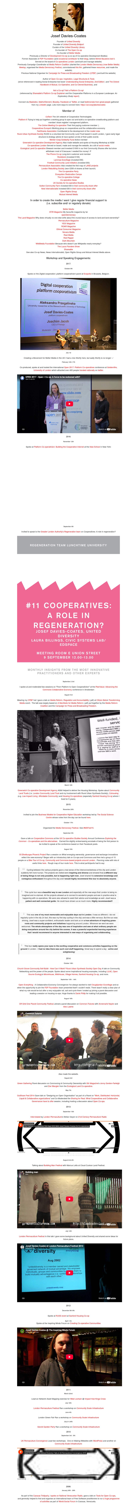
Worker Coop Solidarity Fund (62, 139)
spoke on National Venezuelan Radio (67, 1495)
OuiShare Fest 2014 (25, 1095)
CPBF (30, 700)
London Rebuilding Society (52, 168)
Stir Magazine (92, 1083)
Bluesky (56, 101)
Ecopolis (87, 273)
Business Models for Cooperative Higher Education (60, 814)
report (76, 96)
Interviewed (35, 1116)
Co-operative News (68, 179)
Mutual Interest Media (68, 194)
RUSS (58, 1315)
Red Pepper (68, 237)
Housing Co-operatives (72, 796)
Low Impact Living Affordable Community (40, 796)
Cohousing (113, 793)
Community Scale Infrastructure (90, 1408)
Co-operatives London (64, 61)
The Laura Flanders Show (68, 246)
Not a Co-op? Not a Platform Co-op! (68, 90)
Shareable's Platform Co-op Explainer (49, 93)
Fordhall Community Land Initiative (62, 162)
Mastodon (33, 101)
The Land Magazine (26, 217)
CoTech (49, 116)
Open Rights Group (68, 191)
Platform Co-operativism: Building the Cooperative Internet (59, 446)
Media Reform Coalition (59, 64)
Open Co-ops (99, 1101)
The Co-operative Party (68, 171)
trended (83, 370)
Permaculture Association (50, 165)
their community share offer (86, 185)
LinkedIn (42, 104)
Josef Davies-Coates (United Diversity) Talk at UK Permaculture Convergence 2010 (72, 1480)
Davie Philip (80, 993)
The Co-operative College (69, 177)
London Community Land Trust (46, 793)
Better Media (74, 52)
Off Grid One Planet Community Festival (36, 1003)
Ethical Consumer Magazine (69, 229)
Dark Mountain (68, 240)
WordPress (98, 1440)
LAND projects (92, 165)
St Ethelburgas (25, 854)
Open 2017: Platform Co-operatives (79, 367)
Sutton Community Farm (49, 185)
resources (101, 67)
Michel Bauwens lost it (105, 58)
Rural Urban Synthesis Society (30, 133)
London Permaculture (53, 1116)
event (64, 1315)
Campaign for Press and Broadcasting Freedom (75, 705)
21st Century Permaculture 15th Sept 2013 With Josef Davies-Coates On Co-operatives (72, 1153)
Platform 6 (23, 119)
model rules (95, 131)
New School (95, 446)
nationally (91, 370)
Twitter (74, 101)
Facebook (64, 101)
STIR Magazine (56, 211)
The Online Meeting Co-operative (52, 125)
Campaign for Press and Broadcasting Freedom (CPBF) (72, 73)
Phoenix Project (39, 854)
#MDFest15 (88, 827)
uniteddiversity (46, 1153)
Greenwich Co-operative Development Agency (42, 142)
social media (104, 145)
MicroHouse (49, 974)
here (88, 817)
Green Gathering (24, 1083)
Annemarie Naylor (106, 1003)
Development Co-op (58, 55)
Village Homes (71, 974)
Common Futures (86, 1003)
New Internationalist (49, 188)
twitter (100, 370)
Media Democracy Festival (50, 67)
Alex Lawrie (68, 1006)
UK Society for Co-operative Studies (68, 182)
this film (79, 67)
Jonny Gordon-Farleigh (110, 1083)
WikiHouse (59, 974)
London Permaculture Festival (32, 1236)
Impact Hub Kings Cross (95, 1398)
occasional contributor (67, 58)
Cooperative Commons (44, 838)
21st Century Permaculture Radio (92, 1116)
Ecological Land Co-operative (33, 148)
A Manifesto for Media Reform (70, 702)
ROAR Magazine (68, 226)
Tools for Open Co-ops (105, 1495)
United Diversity (73, 41)
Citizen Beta (102, 700)
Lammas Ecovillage (62, 159)
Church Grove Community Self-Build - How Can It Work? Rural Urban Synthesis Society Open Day (59, 968)
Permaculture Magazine (68, 220)
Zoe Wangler (53, 1086)
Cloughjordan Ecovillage (101, 984)
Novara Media (68, 232)
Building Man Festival (53, 1165)
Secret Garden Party (46, 1426)
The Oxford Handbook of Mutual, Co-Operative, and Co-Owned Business (79, 83)
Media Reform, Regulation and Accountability (69, 700)
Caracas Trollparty (41, 1495)
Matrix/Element (45, 101)
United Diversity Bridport (73, 44)
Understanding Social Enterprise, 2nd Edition (85, 81)
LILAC (109, 971)
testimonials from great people (97, 101)
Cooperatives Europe (41, 128)
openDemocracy (69, 214)
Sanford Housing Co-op (102, 796)
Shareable (68, 249)
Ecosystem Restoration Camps (68, 174)
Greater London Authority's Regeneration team (61, 531)
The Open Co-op (75, 50)
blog (86, 58)
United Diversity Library (75, 47)
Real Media (68, 234)
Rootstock (61, 156)
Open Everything (26, 984)
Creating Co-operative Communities (85, 1323)
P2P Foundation (47, 58)
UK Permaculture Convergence (34, 1440)
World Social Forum (67, 1501)
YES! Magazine (68, 223)
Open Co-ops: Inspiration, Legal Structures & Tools (72, 78)
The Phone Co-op (54, 154)
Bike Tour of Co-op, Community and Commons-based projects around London (62, 860)
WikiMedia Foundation (45, 243)
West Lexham (76, 1398)
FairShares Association (47, 131)
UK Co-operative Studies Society (73, 838)
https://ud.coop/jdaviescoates (93, 104)
